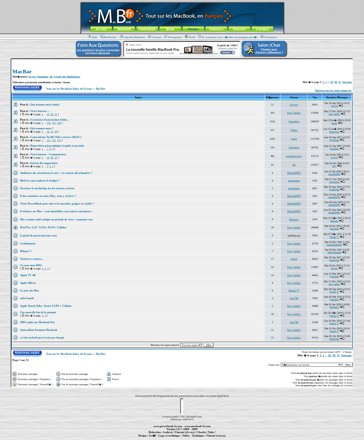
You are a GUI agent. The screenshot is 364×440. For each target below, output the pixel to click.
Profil (192, 37)
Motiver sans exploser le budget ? (40, 180)
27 (52, 131)
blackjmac (42, 76)
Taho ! (212, 432)
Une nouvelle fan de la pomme (38, 312)
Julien (185, 435)
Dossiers (239, 29)
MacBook (124, 29)
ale (51, 76)
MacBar (22, 71)
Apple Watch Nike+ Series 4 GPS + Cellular (46, 305)
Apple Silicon (28, 282)
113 (59, 140)
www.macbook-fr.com (197, 426)
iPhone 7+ (26, 251)
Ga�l (152, 435)
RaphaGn (334, 307)
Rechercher (110, 37)
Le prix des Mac (29, 290)
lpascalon (294, 121)
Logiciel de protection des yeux (38, 235)
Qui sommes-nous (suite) (44, 104)
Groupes (156, 37)
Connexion (270, 37)
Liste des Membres (134, 37)
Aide (94, 37)
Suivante (347, 82)
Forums (193, 29)
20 (52, 114)
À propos (262, 29)
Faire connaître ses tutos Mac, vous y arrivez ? (48, 195)
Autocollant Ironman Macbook (38, 329)
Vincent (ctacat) (216, 435)
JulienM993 (294, 172)
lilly (334, 166)
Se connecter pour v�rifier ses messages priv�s (230, 37)
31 (339, 82)
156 (49, 123)
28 (56, 131)
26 (48, 131)
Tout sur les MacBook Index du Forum (69, 88)
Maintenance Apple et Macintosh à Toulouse (190, 438)
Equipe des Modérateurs (67, 76)
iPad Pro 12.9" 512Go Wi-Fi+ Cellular (43, 227)
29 (331, 82)
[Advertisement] (182, 61)
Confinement (27, 243)
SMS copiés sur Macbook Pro (37, 322)
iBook (170, 29)
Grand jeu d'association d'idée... (49, 119)
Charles (201, 432)
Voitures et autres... (31, 258)
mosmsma (294, 180)
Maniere (294, 219)
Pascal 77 (334, 237)
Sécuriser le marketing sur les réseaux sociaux (47, 188)
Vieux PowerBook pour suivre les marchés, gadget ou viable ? (57, 203)
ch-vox (32, 76)
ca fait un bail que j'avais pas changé (42, 337)
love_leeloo (294, 112)
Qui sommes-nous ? (41, 128)
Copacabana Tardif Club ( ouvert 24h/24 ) (55, 136)
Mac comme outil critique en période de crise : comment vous (56, 219)
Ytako (293, 130)
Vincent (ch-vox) (185, 432)
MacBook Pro (164, 438)
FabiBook (334, 189)
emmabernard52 (334, 244)
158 (59, 123)
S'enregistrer (175, 37)
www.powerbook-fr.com (168, 426)
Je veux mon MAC (31, 265)
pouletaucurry (294, 156)
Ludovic (168, 432)
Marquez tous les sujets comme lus (333, 90)
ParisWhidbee (334, 252)
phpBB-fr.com (188, 419)
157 (54, 123)
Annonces (216, 29)
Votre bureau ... (39, 110)
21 (56, 114)
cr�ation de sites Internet (214, 438)
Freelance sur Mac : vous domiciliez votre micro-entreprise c (56, 211)
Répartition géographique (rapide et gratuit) (57, 145)
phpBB (175, 416)
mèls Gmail (26, 298)
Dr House (334, 140)
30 (335, 82)
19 (48, 114)
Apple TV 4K (28, 275)
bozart (334, 123)
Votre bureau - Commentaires (48, 154)
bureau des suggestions (43, 162)
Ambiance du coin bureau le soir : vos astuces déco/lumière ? (56, 172)
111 (49, 140)
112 (54, 140)
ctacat (294, 258)
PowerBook (147, 29)
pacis (294, 138)
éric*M (294, 298)
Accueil (101, 29)
